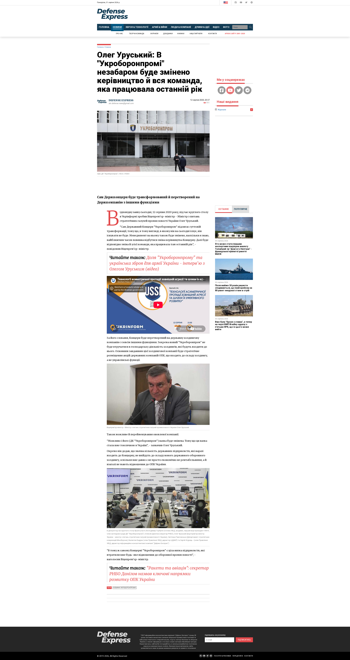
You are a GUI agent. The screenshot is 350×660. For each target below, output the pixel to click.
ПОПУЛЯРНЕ (240, 209)
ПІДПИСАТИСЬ (244, 640)
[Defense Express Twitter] (246, 3)
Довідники (168, 34)
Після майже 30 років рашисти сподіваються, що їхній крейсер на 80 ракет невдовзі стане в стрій (233, 288)
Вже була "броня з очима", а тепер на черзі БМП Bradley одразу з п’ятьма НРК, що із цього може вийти (233, 326)
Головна (100, 47)
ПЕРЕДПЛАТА (237, 656)
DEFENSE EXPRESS (121, 100)
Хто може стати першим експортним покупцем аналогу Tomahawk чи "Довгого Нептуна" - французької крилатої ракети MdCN (233, 249)
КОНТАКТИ (248, 656)
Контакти (212, 34)
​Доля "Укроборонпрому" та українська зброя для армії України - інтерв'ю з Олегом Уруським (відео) (157, 263)
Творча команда (136, 34)
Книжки (180, 34)
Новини (108, 47)
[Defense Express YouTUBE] (241, 3)
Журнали (154, 34)
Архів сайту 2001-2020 (235, 34)
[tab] (223, 209)
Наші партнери (196, 34)
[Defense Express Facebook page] (235, 3)
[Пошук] (250, 27)
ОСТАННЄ (223, 209)
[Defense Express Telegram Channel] (251, 3)
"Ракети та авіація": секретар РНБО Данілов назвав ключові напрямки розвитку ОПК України (159, 573)
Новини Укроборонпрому (124, 588)
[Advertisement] (197, 14)
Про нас (119, 34)
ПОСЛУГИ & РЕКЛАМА (222, 656)
